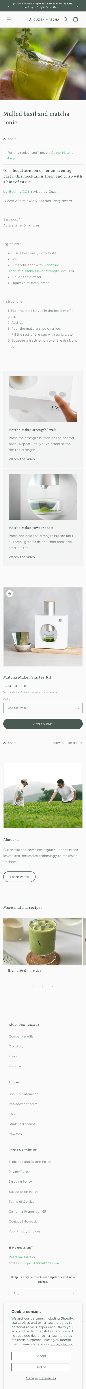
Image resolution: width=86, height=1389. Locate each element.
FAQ (12, 1114)
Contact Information (24, 1221)
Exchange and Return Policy (30, 1162)
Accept (41, 1356)
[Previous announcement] (8, 6)
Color (7, 699)
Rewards (15, 1134)
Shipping (26, 692)
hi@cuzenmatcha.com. (42, 1263)
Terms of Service (22, 1202)
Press (13, 1056)
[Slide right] (53, 986)
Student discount (22, 1124)
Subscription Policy (23, 1192)
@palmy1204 (18, 192)
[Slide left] (33, 986)
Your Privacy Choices (25, 1231)
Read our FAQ (20, 1257)
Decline (41, 1367)
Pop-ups (15, 1066)
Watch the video (22, 459)
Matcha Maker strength (40, 271)
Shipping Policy (20, 1181)
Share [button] (12, 139)
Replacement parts (23, 1104)
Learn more (19, 877)
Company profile (21, 1036)
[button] (9, 19)
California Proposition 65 (27, 1211)
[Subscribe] (72, 1294)
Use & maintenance (23, 1094)
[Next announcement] (78, 6)
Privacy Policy (61, 1344)
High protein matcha (24, 971)
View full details (65, 743)
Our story (16, 1046)
